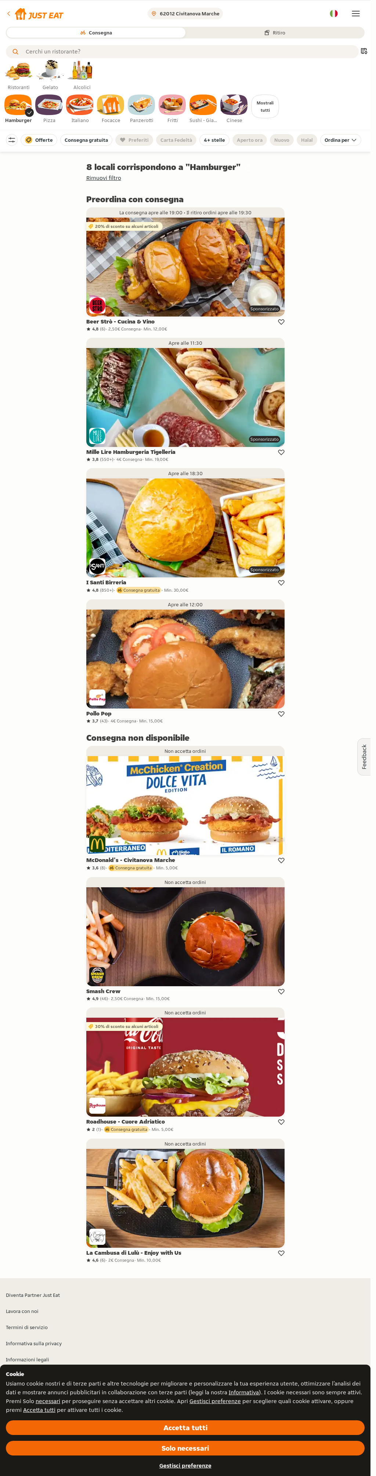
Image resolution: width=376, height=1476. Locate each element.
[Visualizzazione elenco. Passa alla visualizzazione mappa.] (363, 52)
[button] (35, 13)
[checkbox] (18, 109)
